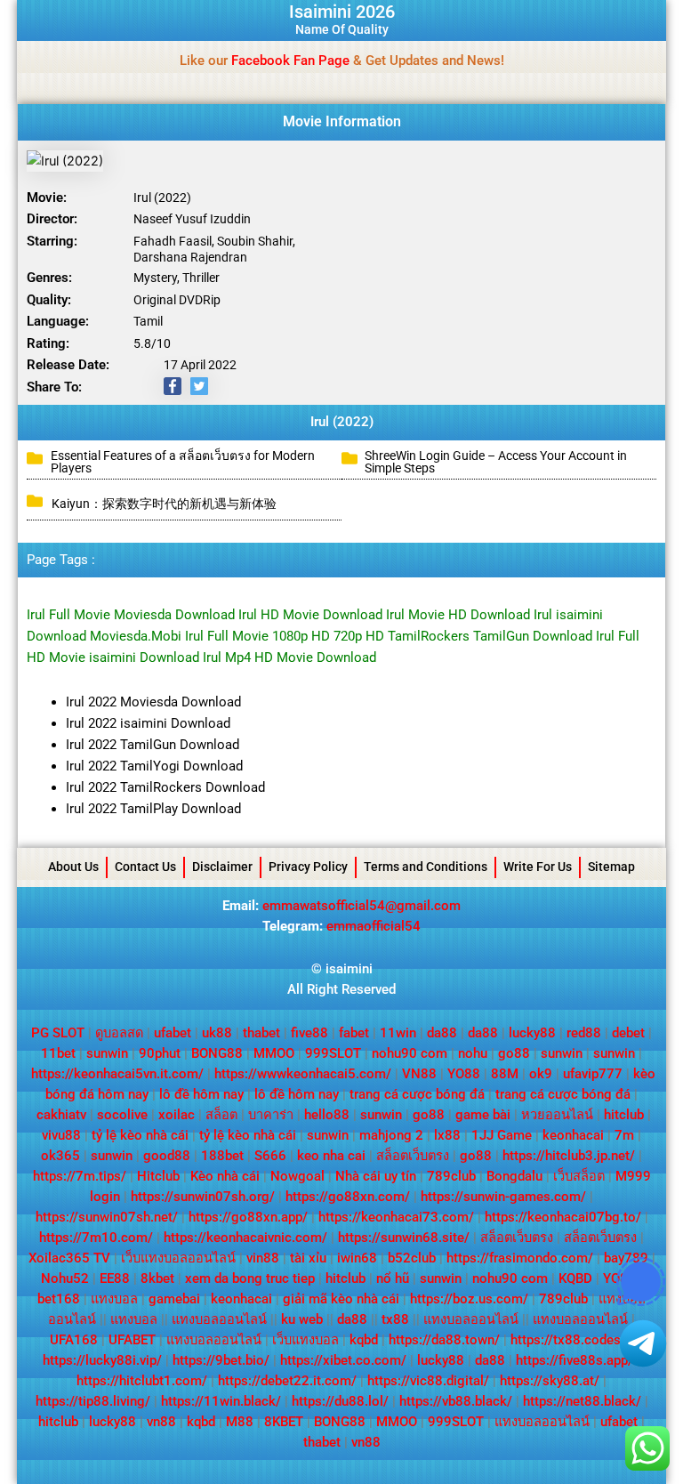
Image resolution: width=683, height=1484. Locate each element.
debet (628, 1033)
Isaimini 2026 (342, 11)
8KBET (283, 1422)
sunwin (107, 1053)
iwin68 (357, 1258)
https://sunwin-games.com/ (503, 1197)
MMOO (273, 1053)
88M (504, 1074)
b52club (412, 1258)
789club (451, 1176)
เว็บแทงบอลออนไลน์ (178, 1258)
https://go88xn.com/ (347, 1197)
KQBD (575, 1278)
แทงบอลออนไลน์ (219, 1319)
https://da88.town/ (444, 1340)
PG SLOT (57, 1033)
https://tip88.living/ (93, 1401)
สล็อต (221, 1115)
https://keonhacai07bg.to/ (563, 1217)
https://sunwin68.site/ (404, 1238)
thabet (261, 1033)
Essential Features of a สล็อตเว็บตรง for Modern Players (183, 461)
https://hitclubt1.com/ (141, 1381)
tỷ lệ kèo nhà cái (140, 1135)
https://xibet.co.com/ (343, 1360)
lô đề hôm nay (201, 1094)
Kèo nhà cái (225, 1176)
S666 (270, 1156)
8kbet (157, 1278)
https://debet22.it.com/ (287, 1381)
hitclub (624, 1115)
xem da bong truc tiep (250, 1278)
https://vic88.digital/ (428, 1381)
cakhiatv (61, 1115)
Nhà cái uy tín (375, 1176)
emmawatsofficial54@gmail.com (361, 906)
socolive (122, 1115)
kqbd (364, 1340)
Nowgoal (297, 1176)
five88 (309, 1033)
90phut (160, 1053)
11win (398, 1033)
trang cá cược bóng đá (417, 1094)
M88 (239, 1422)
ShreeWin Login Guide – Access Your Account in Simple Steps (496, 461)
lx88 (447, 1135)
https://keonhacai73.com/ (396, 1217)
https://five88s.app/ (574, 1360)
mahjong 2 (391, 1135)
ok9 (540, 1074)
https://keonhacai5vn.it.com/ (117, 1074)
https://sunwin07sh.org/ (203, 1197)
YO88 (463, 1074)
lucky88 (532, 1033)
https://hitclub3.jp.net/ (568, 1156)
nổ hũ (392, 1278)
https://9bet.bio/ (221, 1360)
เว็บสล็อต (579, 1176)
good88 (166, 1156)
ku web (302, 1319)
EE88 (115, 1278)
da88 (442, 1033)
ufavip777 (593, 1074)
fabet (354, 1033)
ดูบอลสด (119, 1033)
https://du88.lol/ (340, 1401)
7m (624, 1135)
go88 (514, 1053)
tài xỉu (308, 1258)
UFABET (132, 1340)
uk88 (217, 1033)
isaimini (349, 969)
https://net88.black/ (582, 1401)
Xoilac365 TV (69, 1258)
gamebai (174, 1299)
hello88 (327, 1115)
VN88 (419, 1074)
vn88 (161, 1422)
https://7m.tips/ (79, 1176)
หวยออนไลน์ (557, 1115)
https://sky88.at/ (549, 1381)
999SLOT (333, 1053)
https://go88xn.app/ (248, 1217)
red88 (583, 1033)
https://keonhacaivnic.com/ (245, 1238)
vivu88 (61, 1135)
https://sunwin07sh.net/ (107, 1217)
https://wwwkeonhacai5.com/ (302, 1074)
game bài (482, 1115)
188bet (222, 1156)
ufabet (172, 1033)
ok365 (60, 1156)
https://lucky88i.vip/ (102, 1360)
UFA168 (74, 1340)
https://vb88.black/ (455, 1401)
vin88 (262, 1258)
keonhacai (573, 1135)
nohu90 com (409, 1053)
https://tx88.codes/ (568, 1340)
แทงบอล (114, 1299)
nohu (472, 1053)
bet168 (58, 1299)
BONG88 (217, 1053)
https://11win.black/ (221, 1401)
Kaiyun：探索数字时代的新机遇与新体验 (164, 503)
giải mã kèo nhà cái (341, 1299)
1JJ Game (501, 1135)
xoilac (176, 1115)
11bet (58, 1053)
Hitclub (158, 1176)
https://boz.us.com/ (469, 1299)
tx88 (395, 1319)
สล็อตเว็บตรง (412, 1156)
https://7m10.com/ (96, 1238)
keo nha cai (331, 1156)
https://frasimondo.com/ (519, 1258)
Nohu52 (65, 1278)
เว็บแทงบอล (305, 1340)
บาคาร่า (270, 1115)
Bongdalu (514, 1176)
